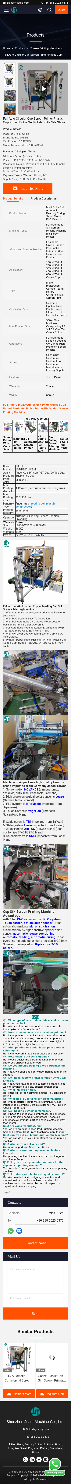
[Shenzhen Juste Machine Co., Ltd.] (18, 9)
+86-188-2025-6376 (55, 2)
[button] (11, 113)
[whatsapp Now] (54, 1474)
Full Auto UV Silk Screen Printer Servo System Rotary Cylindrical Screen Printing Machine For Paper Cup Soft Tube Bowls (52, 1378)
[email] (19, 1230)
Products (20, 48)
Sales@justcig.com (18, 2)
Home (6, 48)
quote (61, 9)
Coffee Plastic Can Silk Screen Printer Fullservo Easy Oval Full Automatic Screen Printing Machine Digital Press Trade (18, 1378)
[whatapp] (11, 1231)
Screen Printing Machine (45, 48)
